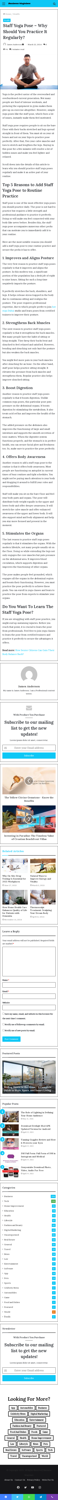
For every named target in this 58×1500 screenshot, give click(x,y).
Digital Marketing (12, 1230)
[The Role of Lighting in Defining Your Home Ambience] (10, 1116)
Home (8, 14)
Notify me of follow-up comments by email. (25, 1024)
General (8, 1244)
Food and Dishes (12, 1302)
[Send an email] (23, 44)
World (7, 1312)
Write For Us (48, 1480)
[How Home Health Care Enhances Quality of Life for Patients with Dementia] (15, 897)
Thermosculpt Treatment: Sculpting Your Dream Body (41, 910)
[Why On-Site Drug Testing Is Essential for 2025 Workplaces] (15, 866)
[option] (29, 1077)
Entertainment (11, 1264)
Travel (7, 1249)
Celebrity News (11, 1288)
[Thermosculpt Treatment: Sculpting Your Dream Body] (43, 897)
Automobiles (10, 1292)
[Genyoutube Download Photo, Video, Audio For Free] (10, 1171)
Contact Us (20, 1480)
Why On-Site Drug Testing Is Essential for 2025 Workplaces (14, 879)
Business (8, 1196)
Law (6, 1259)
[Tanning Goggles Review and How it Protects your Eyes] (10, 1144)
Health (16, 14)
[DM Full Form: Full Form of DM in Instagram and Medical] (10, 1158)
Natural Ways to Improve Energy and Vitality (40, 879)
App (6, 1273)
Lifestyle (8, 1220)
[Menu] (3, 4)
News (7, 1254)
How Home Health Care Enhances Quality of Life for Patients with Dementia (14, 911)
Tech (6, 1201)
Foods (7, 1316)
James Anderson (14, 44)
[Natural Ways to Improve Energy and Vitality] (43, 866)
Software (8, 1268)
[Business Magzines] (19, 3)
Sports (7, 1283)
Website (6, 1002)
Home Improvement (14, 1206)
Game (7, 1297)
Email (5, 991)
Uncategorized (11, 1235)
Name (5, 980)
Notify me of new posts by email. (20, 1030)
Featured (8, 1307)
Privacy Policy (33, 1480)
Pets (6, 1278)
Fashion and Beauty (13, 1225)
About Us (8, 1480)
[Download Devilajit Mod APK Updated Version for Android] (10, 1130)
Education (9, 1211)
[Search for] (54, 4)
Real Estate (9, 1239)
